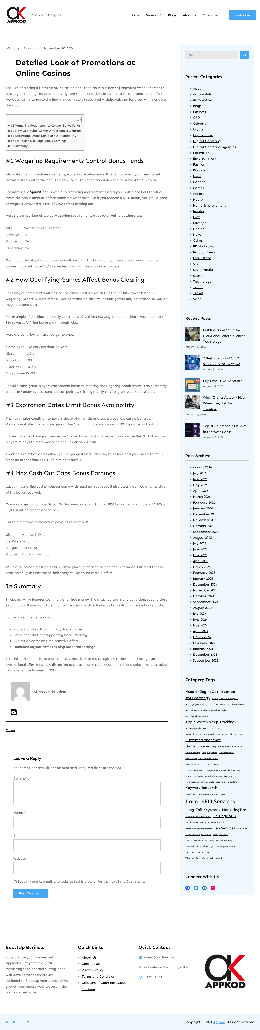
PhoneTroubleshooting (195, 822)
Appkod (219, 1022)
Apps (197, 88)
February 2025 (204, 572)
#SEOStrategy (197, 698)
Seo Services (224, 828)
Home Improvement (209, 205)
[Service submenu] (159, 14)
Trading (199, 287)
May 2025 (200, 555)
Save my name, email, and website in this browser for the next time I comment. (81, 881)
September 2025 (205, 532)
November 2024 (205, 590)
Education (201, 153)
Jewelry (198, 211)
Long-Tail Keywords (202, 809)
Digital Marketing (207, 141)
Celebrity (200, 123)
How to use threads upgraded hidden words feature (209, 776)
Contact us (242, 15)
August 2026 (202, 467)
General (199, 194)
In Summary (19, 146)
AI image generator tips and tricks (201, 704)
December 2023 (205, 654)
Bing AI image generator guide (200, 734)
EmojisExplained (209, 752)
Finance (199, 170)
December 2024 (205, 584)
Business (199, 112)
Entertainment (205, 158)
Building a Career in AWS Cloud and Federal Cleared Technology (224, 336)
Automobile (202, 94)
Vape (197, 299)
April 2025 (200, 561)
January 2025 (203, 578)
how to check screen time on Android (202, 764)
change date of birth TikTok (230, 734)
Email (19, 836)
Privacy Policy (93, 970)
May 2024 (200, 625)
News (197, 234)
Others (10, 730)
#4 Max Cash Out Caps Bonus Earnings (38, 141)
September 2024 (205, 602)
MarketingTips (234, 809)
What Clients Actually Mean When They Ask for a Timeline (225, 403)
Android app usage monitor (232, 704)
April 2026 (200, 491)
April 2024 (200, 631)
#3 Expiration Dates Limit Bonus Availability (43, 136)
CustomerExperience (203, 740)
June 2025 (200, 549)
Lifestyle (200, 223)
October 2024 (203, 596)
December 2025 (205, 514)
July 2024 (199, 614)
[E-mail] (14, 713)
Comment (22, 778)
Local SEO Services (210, 801)
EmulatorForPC (226, 752)
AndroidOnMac (192, 710)
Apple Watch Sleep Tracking (209, 722)
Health (198, 199)
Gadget (199, 182)
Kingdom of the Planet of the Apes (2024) (205, 794)
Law (196, 217)
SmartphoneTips (220, 834)
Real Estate (202, 258)
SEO (196, 264)
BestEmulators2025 (212, 728)
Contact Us (91, 964)
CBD (196, 118)
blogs (197, 106)
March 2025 (202, 567)
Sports (198, 275)
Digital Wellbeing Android (230, 747)
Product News (204, 252)
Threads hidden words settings (199, 846)
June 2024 (200, 619)
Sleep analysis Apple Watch (198, 834)
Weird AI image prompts (197, 852)
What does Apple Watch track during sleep (205, 858)
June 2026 (200, 479)
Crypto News (203, 135)
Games (198, 188)
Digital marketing (200, 746)
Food (197, 176)
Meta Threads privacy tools (198, 816)
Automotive (202, 100)
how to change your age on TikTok (201, 758)
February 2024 (204, 643)
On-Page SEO (224, 816)
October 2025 (203, 526)
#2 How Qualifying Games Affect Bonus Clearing (45, 130)
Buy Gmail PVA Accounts (222, 381)
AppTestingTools (193, 728)
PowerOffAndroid (216, 822)
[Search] (244, 55)
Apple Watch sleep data (196, 716)
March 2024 (202, 637)
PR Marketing (203, 246)
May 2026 (200, 485)
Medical (199, 229)
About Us (89, 957)
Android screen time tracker (214, 710)
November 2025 (205, 520)
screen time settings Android (198, 828)
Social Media (203, 270)
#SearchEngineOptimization (210, 691)
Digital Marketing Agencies (214, 147)
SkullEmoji (242, 828)
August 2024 (202, 608)
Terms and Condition (98, 976)
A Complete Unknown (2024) (225, 698)
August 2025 (202, 538)
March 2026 (202, 496)
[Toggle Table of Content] (76, 119)
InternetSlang (192, 782)
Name (19, 813)
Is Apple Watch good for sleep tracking (219, 782)
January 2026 (203, 508)
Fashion (199, 164)
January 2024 (203, 649)
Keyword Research (201, 787)
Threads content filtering (220, 840)
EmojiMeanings (192, 752)
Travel (198, 293)
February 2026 (204, 502)
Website (19, 858)
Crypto (198, 129)
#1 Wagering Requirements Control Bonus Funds (45, 125)
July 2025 (199, 543)
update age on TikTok (225, 846)
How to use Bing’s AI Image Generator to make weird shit (212, 770)
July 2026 (199, 473)
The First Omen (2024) (196, 840)
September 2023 (205, 660)
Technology (202, 281)
